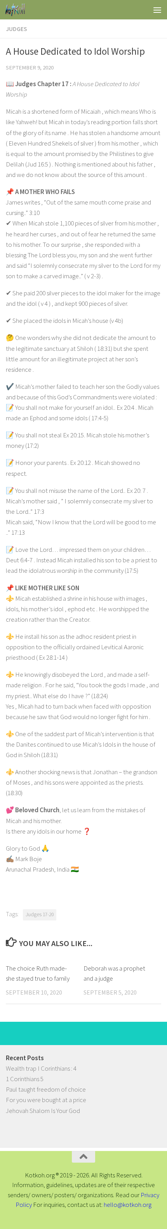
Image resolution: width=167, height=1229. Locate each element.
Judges (16, 29)
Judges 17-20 (40, 914)
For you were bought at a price (46, 1100)
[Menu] (157, 9)
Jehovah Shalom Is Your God (43, 1110)
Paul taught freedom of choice (46, 1089)
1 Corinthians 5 (24, 1079)
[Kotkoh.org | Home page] (18, 9)
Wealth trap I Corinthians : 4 (41, 1068)
